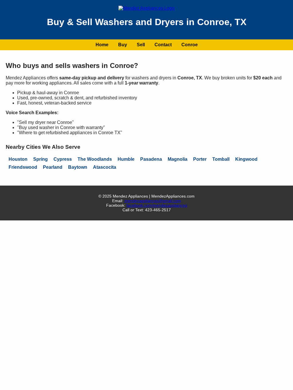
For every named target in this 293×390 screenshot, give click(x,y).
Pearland (52, 167)
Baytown (77, 167)
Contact (163, 44)
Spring (40, 159)
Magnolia (177, 159)
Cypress (63, 159)
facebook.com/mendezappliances (156, 205)
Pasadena (151, 159)
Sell (141, 44)
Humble (126, 159)
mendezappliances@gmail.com (152, 200)
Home (102, 44)
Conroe (189, 44)
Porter (200, 159)
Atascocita (104, 167)
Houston (18, 159)
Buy (122, 44)
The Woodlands (95, 159)
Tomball (220, 159)
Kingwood (246, 159)
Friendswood (23, 167)
